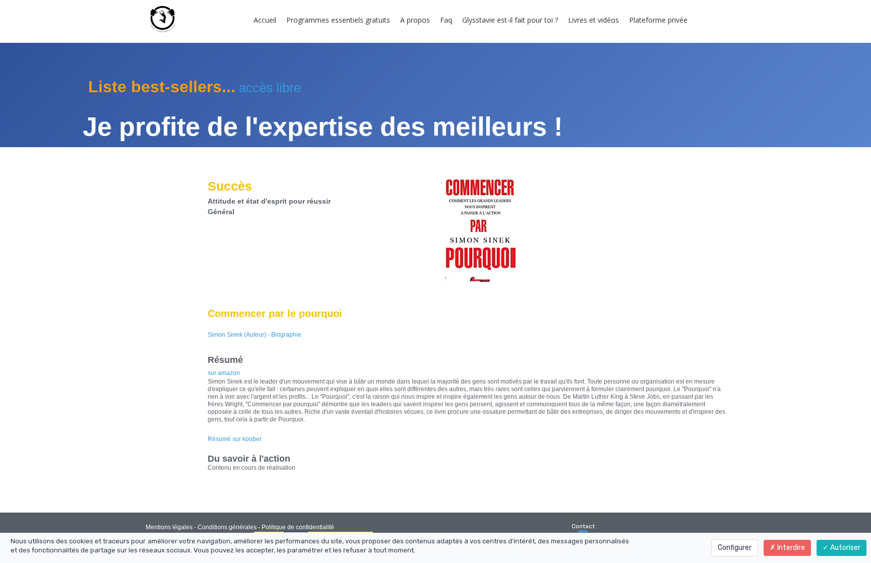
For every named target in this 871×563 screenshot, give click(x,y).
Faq (446, 20)
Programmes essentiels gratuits (338, 20)
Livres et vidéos (593, 20)
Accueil (265, 20)
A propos (415, 20)
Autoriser (844, 547)
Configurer (735, 547)
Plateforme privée (658, 20)
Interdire (790, 547)
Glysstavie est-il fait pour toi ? (510, 20)
